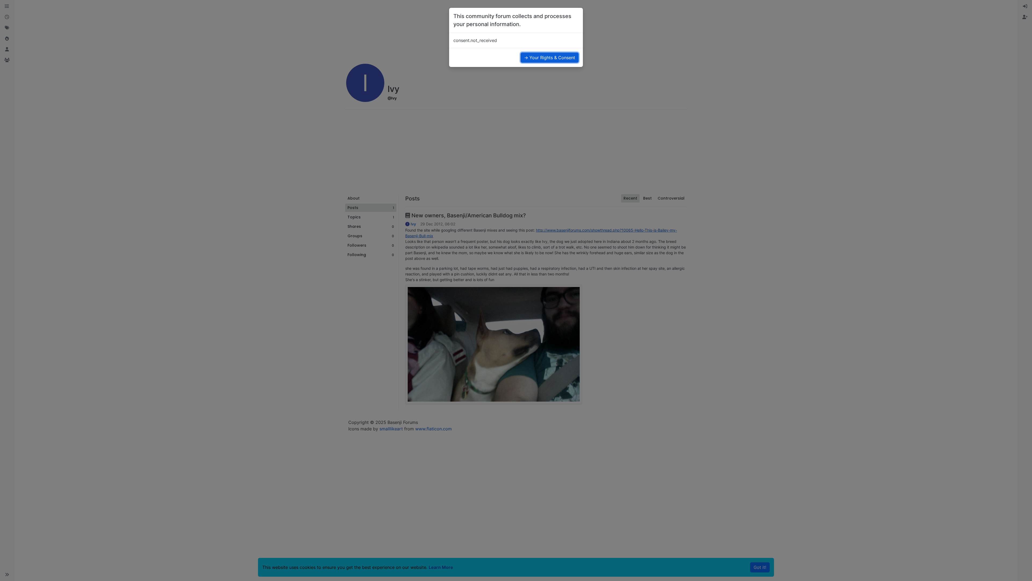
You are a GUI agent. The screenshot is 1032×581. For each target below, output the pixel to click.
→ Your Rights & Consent (549, 57)
